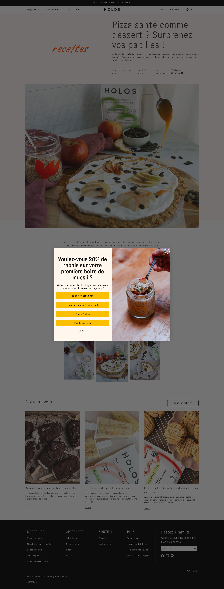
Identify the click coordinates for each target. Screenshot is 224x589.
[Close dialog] (167, 251)
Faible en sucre (83, 323)
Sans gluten (83, 314)
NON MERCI (83, 331)
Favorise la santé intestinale (82, 305)
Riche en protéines (83, 295)
